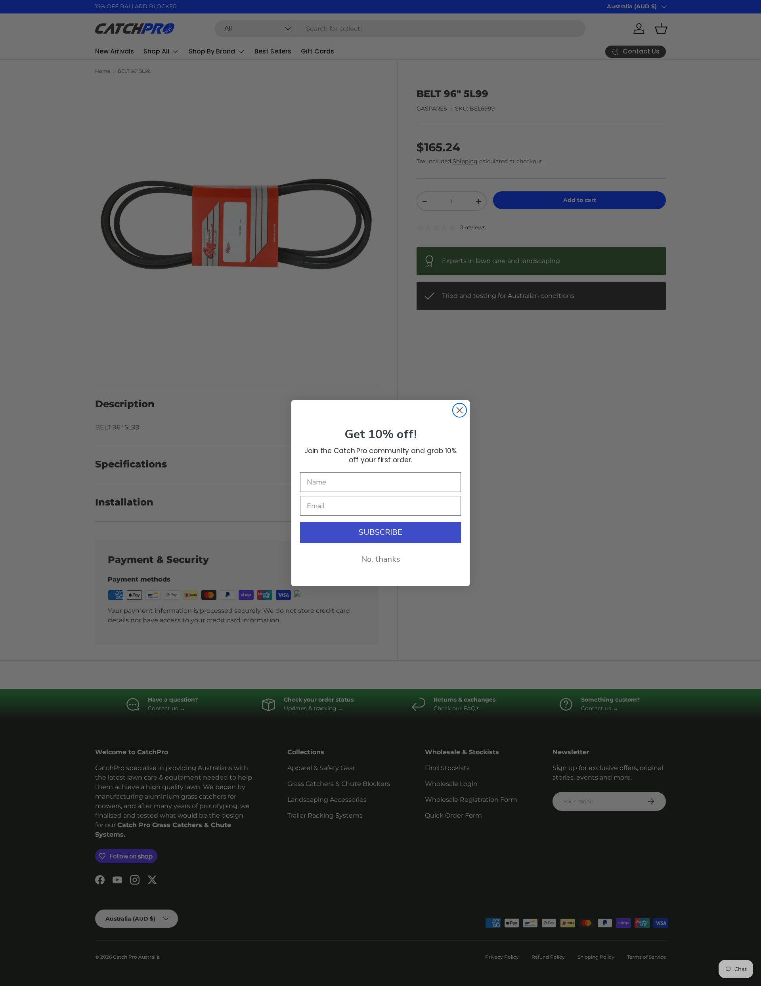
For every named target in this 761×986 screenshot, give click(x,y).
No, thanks (380, 559)
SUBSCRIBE (380, 532)
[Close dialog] (460, 410)
